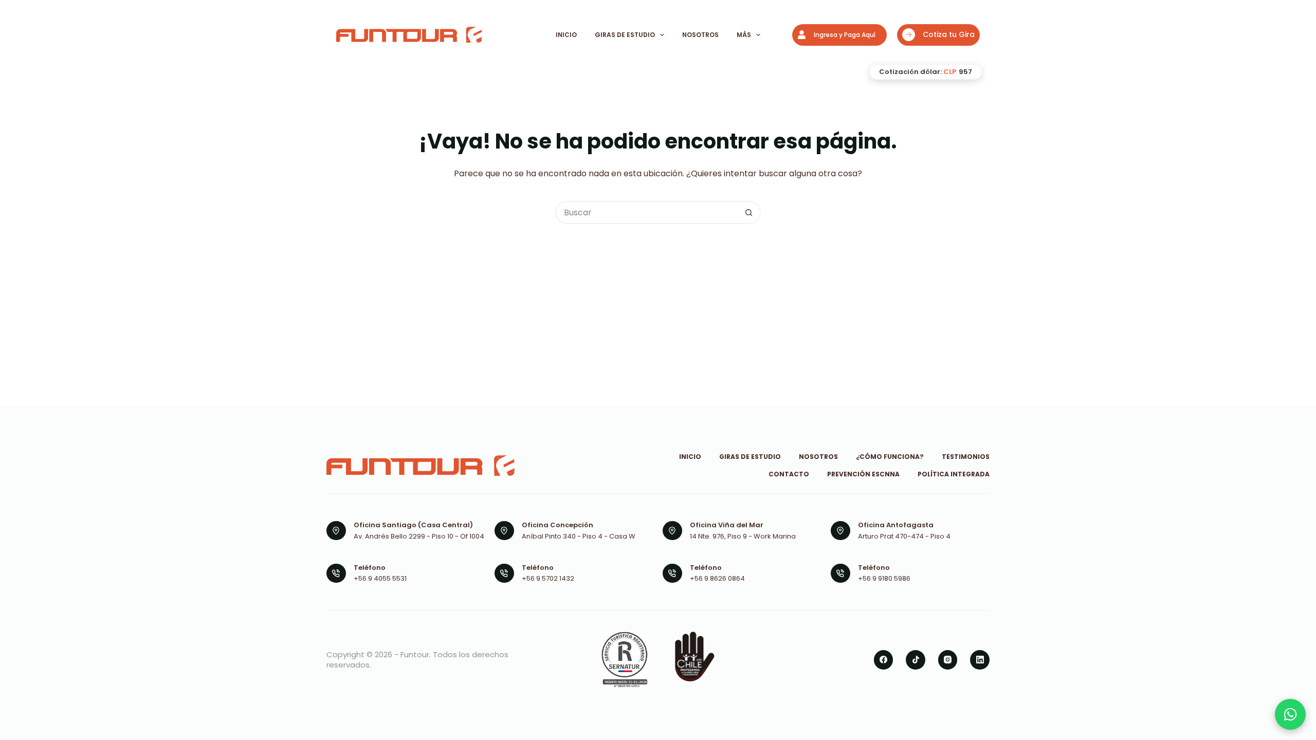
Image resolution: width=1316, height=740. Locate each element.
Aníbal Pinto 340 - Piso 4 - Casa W (578, 536)
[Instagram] (948, 660)
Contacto (789, 474)
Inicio (566, 34)
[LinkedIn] (980, 660)
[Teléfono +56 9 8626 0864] (672, 573)
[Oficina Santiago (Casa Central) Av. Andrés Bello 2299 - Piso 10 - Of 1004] (336, 531)
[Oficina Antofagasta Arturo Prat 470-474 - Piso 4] (840, 531)
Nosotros (700, 34)
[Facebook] (883, 660)
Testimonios (966, 457)
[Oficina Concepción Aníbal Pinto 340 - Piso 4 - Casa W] (504, 531)
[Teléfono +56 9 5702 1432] (504, 573)
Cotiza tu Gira (949, 34)
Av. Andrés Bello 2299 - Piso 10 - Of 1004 (419, 536)
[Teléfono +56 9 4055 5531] (336, 573)
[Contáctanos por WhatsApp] (1290, 714)
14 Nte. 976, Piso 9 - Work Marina (743, 536)
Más (744, 34)
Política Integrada (954, 474)
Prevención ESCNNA (863, 474)
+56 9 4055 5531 (380, 578)
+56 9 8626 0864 (717, 578)
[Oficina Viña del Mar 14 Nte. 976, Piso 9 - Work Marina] (672, 531)
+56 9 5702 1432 (548, 578)
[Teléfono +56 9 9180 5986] (840, 573)
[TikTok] (915, 660)
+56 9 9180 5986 (884, 578)
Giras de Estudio (625, 34)
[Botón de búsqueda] (749, 212)
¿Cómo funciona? (890, 457)
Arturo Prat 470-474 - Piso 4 (904, 536)
